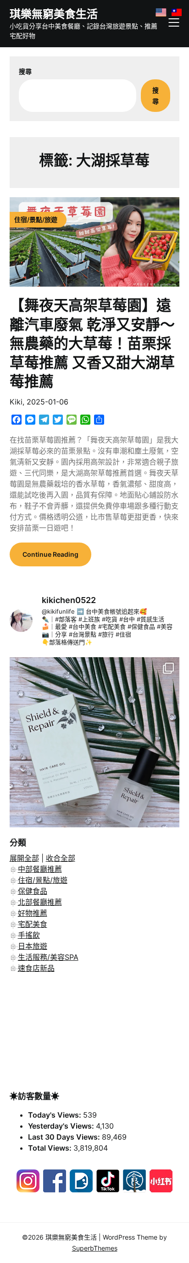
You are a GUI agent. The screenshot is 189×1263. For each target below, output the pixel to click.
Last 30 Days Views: (65, 1136)
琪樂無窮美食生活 (54, 14)
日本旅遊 (32, 946)
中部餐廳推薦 (40, 869)
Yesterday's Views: (62, 1125)
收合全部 (60, 858)
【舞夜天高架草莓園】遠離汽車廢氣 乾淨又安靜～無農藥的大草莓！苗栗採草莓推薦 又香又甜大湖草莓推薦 (92, 343)
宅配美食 (32, 924)
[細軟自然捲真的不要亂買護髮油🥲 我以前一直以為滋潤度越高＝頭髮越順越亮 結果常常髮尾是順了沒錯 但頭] (95, 742)
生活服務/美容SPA (48, 957)
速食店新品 (36, 968)
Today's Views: (55, 1114)
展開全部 (24, 858)
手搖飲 (29, 935)
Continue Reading (50, 554)
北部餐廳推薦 (40, 902)
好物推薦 (32, 913)
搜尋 (25, 71)
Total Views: (50, 1147)
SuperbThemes (94, 1248)
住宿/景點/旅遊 (42, 880)
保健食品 (32, 891)
